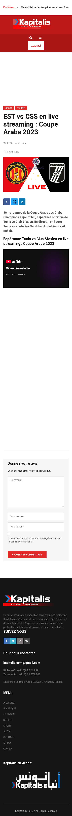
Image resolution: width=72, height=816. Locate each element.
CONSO (7, 749)
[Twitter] (14, 201)
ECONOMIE (9, 714)
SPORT (9, 108)
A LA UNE (8, 703)
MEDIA (7, 743)
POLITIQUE (9, 708)
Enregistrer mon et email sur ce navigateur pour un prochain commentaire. (35, 540)
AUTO (6, 731)
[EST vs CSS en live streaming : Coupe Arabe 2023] (36, 174)
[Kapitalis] (36, 24)
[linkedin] (22, 201)
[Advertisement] (36, 330)
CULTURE (8, 737)
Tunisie (21, 108)
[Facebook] (6, 201)
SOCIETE (8, 720)
